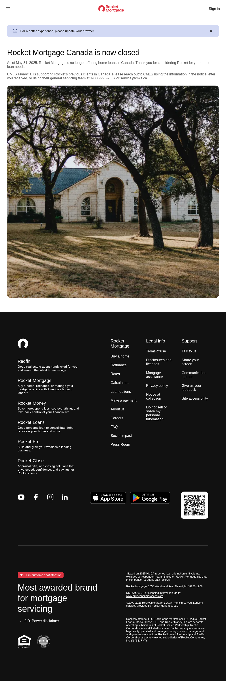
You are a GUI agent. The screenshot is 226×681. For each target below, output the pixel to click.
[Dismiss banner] (211, 30)
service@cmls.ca (133, 78)
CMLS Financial (19, 74)
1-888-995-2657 (102, 78)
